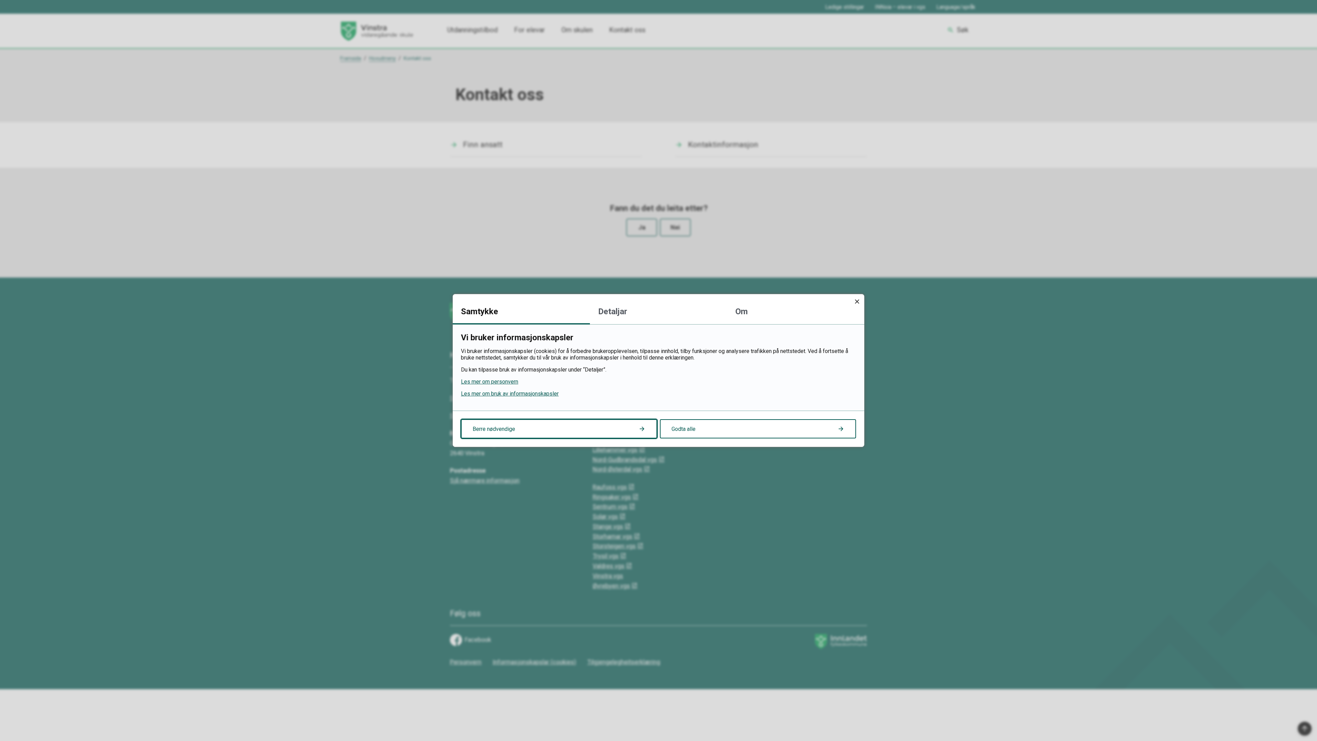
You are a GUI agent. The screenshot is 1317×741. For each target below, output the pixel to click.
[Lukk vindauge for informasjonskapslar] (857, 301)
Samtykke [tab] (479, 311)
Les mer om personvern (489, 381)
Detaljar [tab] (612, 311)
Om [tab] (741, 311)
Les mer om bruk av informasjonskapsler (510, 393)
